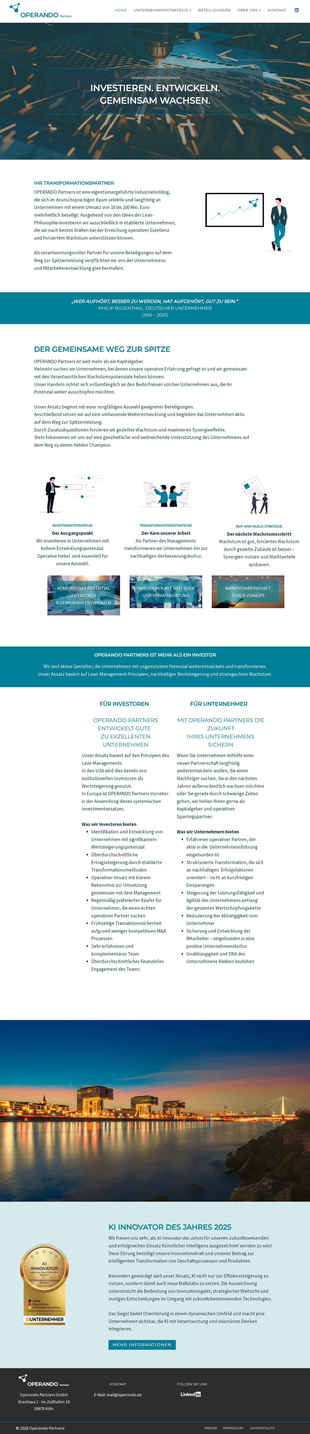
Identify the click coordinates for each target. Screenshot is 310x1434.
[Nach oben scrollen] (296, 1429)
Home (121, 10)
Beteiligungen (214, 10)
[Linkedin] (296, 10)
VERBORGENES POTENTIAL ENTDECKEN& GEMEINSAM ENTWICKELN (83, 595)
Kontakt (277, 10)
